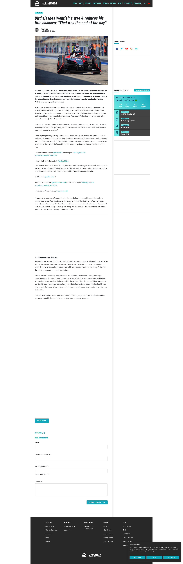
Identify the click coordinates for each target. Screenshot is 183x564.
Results (88, 3)
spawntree (67, 530)
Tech (124, 530)
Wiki (119, 3)
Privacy (47, 538)
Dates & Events (108, 541)
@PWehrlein (57, 153)
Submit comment (95, 502)
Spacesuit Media (69, 526)
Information (127, 526)
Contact (47, 541)
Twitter (121, 48)
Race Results (107, 534)
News (75, 3)
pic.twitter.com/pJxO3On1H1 (46, 185)
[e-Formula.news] (46, 3)
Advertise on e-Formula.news (89, 527)
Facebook (116, 48)
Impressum (48, 534)
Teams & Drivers (109, 3)
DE (149, 3)
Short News (107, 530)
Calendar (97, 3)
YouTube (126, 48)
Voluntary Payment (51, 530)
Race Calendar (128, 538)
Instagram (131, 48)
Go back (43, 420)
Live (80, 3)
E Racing (137, 3)
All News (106, 526)
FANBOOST (127, 534)
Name (39, 443)
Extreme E (128, 3)
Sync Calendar (127, 541)
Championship (108, 538)
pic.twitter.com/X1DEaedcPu (46, 155)
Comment (39, 482)
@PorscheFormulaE (59, 182)
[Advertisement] (71, 233)
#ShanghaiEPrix (79, 153)
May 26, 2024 (63, 161)
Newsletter (136, 48)
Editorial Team (49, 526)
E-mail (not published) (43, 455)
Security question (42, 467)
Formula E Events (141, 90)
